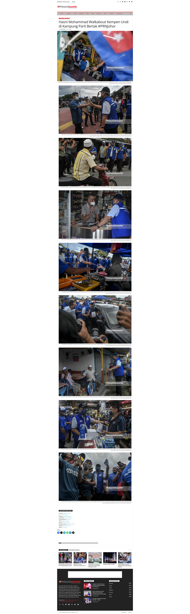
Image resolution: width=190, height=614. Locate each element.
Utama (61, 13)
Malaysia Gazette (67, 513)
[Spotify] (123, 2)
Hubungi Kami (123, 612)
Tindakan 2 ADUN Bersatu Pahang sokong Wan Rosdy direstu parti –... (98, 585)
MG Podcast (64, 527)
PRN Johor (67, 18)
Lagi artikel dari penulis (74, 549)
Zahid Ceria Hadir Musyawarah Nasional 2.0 (80, 565)
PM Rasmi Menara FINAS (109, 564)
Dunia (87, 13)
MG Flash (69, 519)
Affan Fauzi (63, 29)
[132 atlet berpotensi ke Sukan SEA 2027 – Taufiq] (87, 600)
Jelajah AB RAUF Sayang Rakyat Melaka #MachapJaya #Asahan (124, 566)
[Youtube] (132, 2)
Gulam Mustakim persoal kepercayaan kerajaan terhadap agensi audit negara (99, 593)
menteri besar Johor (79, 543)
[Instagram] (120, 2)
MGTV (105, 13)
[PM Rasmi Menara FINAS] (110, 557)
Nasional (68, 13)
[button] (130, 13)
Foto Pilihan (64, 16)
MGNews (111, 590)
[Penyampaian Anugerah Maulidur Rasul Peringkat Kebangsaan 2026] (95, 557)
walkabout (95, 543)
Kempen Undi (72, 543)
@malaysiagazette (64, 514)
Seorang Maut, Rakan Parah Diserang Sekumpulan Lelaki (65, 565)
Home (60, 16)
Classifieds (119, 13)
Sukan (92, 13)
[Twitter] (129, 2)
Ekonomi (81, 13)
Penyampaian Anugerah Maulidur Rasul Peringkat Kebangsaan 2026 (94, 566)
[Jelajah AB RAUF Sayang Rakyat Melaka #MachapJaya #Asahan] (124, 557)
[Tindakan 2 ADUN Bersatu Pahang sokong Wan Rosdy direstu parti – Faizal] (87, 586)
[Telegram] (125, 2)
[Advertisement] (95, 538)
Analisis (98, 13)
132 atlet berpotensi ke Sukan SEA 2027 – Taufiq (99, 599)
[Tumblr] (127, 2)
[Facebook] (118, 2)
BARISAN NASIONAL (65, 543)
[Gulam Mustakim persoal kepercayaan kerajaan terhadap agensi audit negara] (87, 593)
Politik (75, 13)
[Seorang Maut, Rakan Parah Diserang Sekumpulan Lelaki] (65, 557)
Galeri (111, 13)
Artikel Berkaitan (63, 549)
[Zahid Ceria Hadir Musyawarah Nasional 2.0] (80, 557)
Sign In (73, 1)
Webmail (130, 612)
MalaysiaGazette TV (69, 517)
